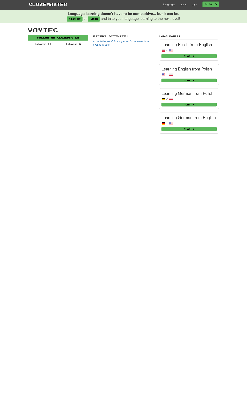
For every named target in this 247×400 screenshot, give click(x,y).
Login (194, 4)
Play (210, 4)
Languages (169, 4)
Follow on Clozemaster (58, 37)
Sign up (75, 19)
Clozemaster (48, 4)
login (94, 19)
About (183, 4)
